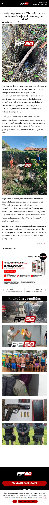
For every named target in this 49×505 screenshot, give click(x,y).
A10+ (44, 243)
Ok (15, 501)
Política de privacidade (28, 501)
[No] (45, 497)
